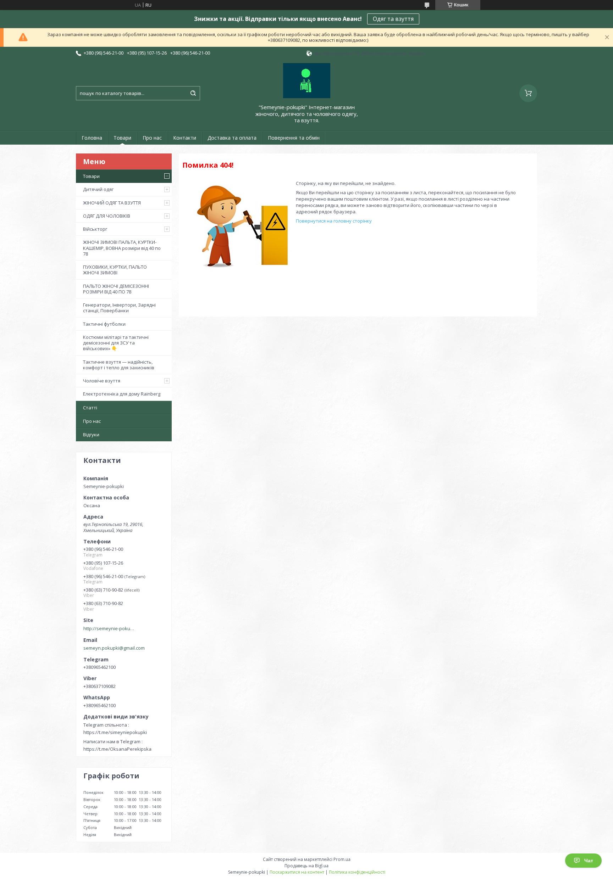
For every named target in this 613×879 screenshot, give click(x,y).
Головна (92, 137)
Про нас (152, 137)
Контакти (184, 137)
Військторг (95, 229)
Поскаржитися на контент (297, 872)
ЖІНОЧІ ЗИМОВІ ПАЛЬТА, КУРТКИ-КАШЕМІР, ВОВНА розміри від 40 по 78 (122, 248)
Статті (90, 407)
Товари (122, 137)
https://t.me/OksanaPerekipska (117, 749)
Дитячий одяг (98, 189)
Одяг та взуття (393, 19)
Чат (588, 860)
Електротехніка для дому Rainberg (121, 394)
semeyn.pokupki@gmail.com (114, 648)
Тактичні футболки (104, 324)
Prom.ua (341, 859)
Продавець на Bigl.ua (306, 866)
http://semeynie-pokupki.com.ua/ (110, 628)
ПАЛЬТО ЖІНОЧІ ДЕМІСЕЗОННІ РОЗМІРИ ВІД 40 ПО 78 (116, 289)
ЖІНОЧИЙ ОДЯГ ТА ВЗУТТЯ (112, 203)
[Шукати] (193, 93)
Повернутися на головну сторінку (334, 221)
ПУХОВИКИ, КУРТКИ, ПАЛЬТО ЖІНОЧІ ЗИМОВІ (115, 270)
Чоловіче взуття (101, 380)
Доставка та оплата (232, 137)
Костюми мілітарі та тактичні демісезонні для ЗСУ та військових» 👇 (116, 343)
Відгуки (91, 434)
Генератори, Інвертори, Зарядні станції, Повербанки (119, 308)
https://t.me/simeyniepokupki (115, 732)
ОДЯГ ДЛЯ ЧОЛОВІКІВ (106, 216)
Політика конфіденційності (357, 872)
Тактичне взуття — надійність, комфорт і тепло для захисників (118, 365)
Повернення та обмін (294, 137)
